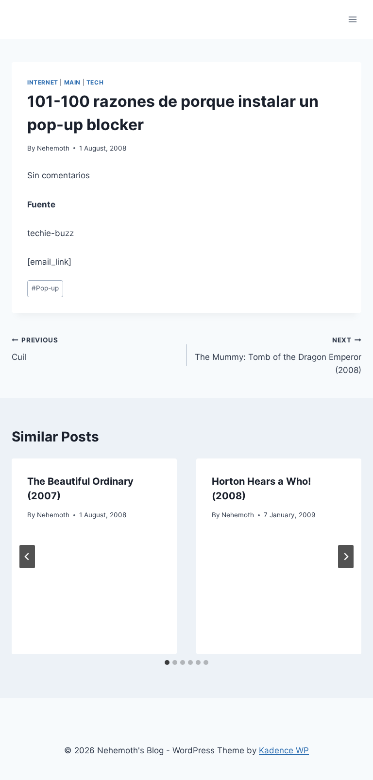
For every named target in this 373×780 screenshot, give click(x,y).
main (72, 82)
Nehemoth (53, 148)
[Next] (346, 556)
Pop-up (45, 288)
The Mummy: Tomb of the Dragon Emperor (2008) (278, 355)
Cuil (35, 349)
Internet (42, 82)
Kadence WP (284, 750)
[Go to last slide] (27, 556)
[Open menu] (352, 19)
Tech (94, 82)
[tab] (167, 662)
